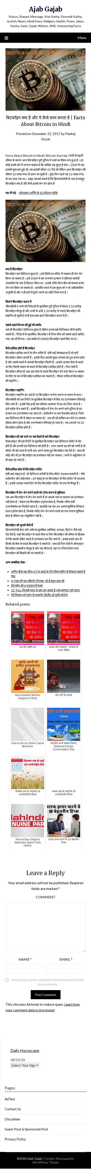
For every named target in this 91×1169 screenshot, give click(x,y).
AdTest (10, 1099)
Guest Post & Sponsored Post (26, 1129)
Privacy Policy (15, 1139)
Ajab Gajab (45, 9)
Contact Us (13, 1109)
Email (65, 959)
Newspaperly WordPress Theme (53, 1160)
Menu (82, 37)
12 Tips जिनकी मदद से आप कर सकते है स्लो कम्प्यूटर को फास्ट (45, 590)
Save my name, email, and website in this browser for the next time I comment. (48, 982)
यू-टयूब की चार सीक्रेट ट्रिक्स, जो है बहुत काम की (37, 581)
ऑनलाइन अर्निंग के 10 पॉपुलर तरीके (38, 193)
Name (25, 959)
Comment (45, 897)
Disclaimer (12, 1119)
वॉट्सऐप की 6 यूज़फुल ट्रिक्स (27, 585)
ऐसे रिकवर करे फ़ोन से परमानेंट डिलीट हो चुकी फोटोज (39, 595)
